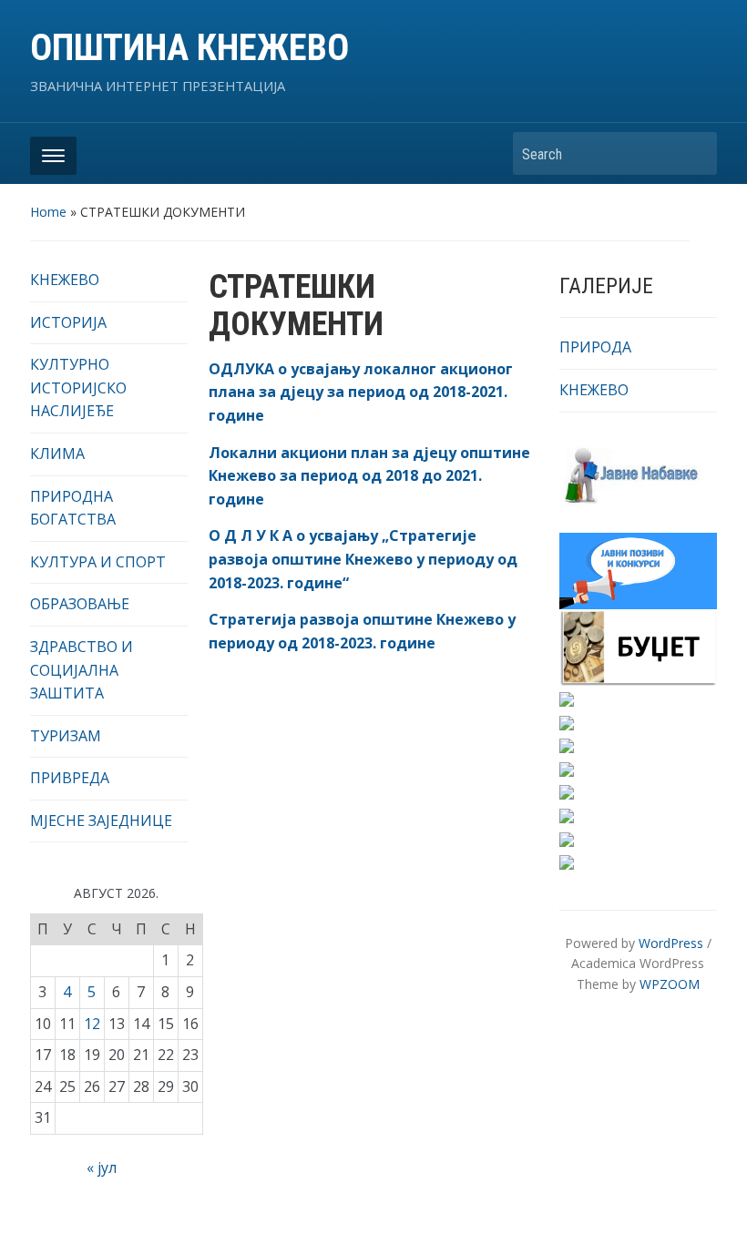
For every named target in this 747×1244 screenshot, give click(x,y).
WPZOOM (670, 984)
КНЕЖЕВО (64, 280)
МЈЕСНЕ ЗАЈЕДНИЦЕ (101, 821)
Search (694, 153)
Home (48, 211)
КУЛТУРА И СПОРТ (98, 562)
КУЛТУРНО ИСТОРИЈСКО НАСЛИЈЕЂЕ (78, 387)
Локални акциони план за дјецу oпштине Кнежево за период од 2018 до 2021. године (369, 476)
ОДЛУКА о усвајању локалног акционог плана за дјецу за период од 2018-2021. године (361, 392)
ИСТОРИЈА (68, 322)
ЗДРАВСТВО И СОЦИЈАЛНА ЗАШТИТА (81, 670)
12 (92, 1024)
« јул (102, 1167)
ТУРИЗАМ (65, 736)
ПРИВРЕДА (69, 778)
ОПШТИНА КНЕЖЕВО (189, 47)
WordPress (671, 943)
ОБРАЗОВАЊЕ (79, 604)
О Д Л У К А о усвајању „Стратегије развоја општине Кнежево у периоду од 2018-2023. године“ (363, 558)
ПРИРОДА (595, 347)
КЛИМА (57, 454)
